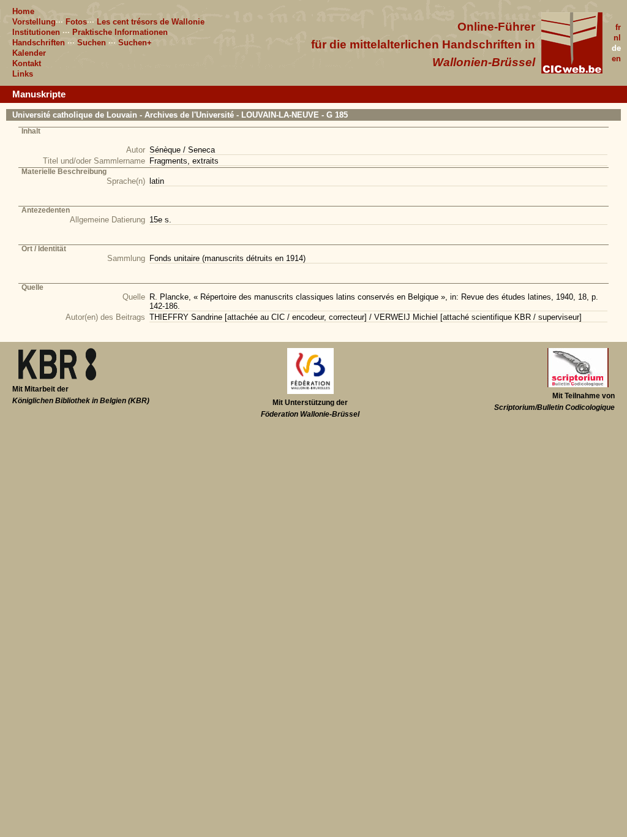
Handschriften (38, 42)
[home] (572, 70)
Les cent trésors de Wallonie (151, 21)
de (616, 48)
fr (618, 27)
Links (22, 73)
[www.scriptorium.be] (578, 384)
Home (23, 11)
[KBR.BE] (57, 378)
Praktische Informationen (120, 32)
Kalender (29, 53)
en (616, 58)
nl (617, 37)
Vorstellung (34, 21)
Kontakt (26, 63)
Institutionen (36, 32)
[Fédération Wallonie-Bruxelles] (310, 391)
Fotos (76, 21)
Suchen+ (135, 42)
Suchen (91, 42)
